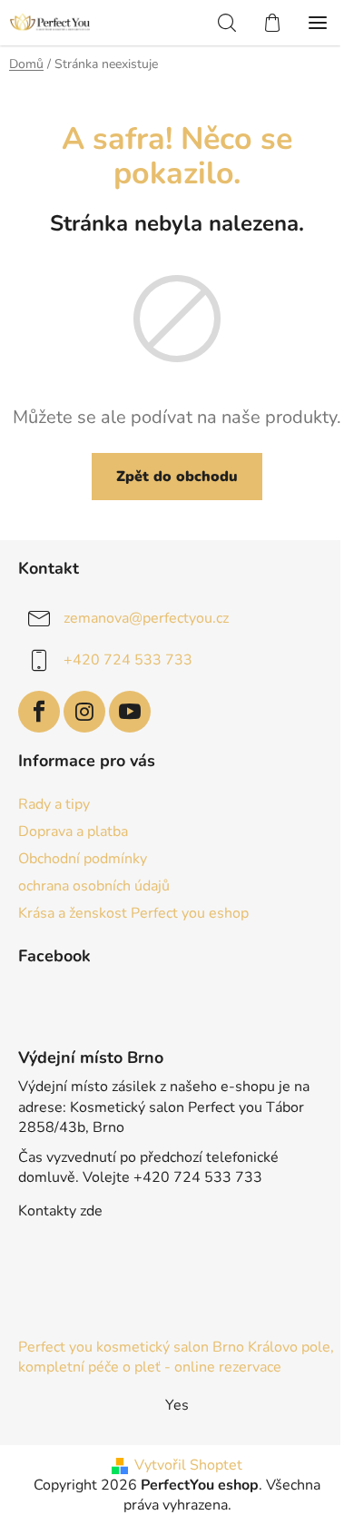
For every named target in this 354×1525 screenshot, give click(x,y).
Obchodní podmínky (82, 859)
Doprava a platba (73, 831)
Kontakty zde (60, 1211)
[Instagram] (84, 712)
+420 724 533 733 (128, 660)
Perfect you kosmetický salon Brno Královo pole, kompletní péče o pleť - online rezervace (176, 1357)
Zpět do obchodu (177, 477)
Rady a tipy (54, 804)
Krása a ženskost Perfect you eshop (133, 913)
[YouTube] (130, 712)
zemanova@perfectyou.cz (146, 618)
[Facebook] (39, 712)
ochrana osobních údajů (94, 886)
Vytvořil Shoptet (188, 1465)
